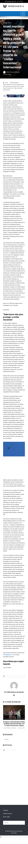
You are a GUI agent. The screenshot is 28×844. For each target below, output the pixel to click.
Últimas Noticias (7, 22)
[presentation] (4, 717)
